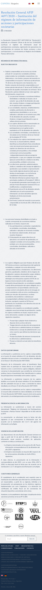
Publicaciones (19, 548)
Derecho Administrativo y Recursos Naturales (17, 567)
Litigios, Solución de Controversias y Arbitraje (17, 561)
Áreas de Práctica (27, 546)
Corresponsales (6, 548)
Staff (17, 546)
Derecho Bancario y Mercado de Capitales (15, 557)
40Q (14, 587)
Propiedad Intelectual (9, 572)
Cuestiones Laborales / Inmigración (13, 570)
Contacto (30, 548)
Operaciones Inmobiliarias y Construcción (16, 559)
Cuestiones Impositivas (9, 565)
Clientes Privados (7, 552)
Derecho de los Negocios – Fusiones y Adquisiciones (19, 555)
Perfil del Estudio (7, 546)
